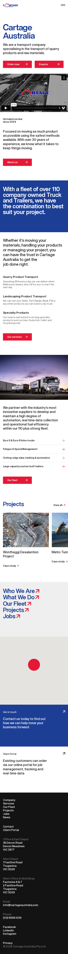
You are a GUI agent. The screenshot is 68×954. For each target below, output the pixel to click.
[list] (34, 540)
